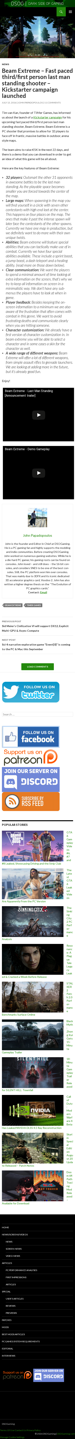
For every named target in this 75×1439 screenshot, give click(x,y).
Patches (6, 1320)
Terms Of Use (7, 1430)
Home (5, 1227)
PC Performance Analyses (21, 1270)
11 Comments (52, 102)
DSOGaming (8, 1423)
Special (6, 1291)
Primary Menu (70, 11)
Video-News (13, 1255)
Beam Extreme (13, 605)
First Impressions (16, 1277)
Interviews (8, 1355)
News (5, 64)
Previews (11, 1312)
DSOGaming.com (66, 1433)
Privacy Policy (34, 1430)
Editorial (7, 1348)
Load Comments (37, 666)
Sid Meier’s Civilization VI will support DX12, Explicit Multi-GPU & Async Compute (35, 626)
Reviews (10, 1305)
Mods (5, 1327)
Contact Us (20, 1430)
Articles (7, 1263)
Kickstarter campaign (47, 117)
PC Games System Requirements (21, 1341)
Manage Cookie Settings (12, 1437)
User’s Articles (14, 1298)
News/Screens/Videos (15, 1234)
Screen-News (14, 1248)
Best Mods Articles (13, 1334)
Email (43, 592)
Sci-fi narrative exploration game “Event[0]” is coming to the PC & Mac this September (36, 644)
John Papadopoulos (30, 102)
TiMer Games (34, 605)
